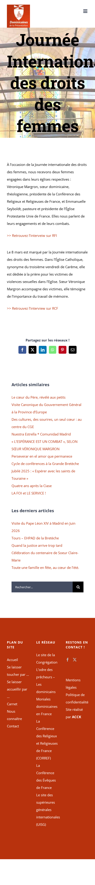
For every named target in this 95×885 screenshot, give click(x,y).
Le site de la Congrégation (46, 658)
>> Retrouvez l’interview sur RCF (32, 308)
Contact (13, 726)
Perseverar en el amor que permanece (42, 456)
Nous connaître (14, 715)
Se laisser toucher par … (18, 671)
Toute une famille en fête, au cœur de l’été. (45, 567)
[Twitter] (75, 660)
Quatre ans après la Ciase (32, 485)
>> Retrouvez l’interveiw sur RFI (32, 235)
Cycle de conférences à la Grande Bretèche (45, 463)
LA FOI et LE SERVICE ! (29, 493)
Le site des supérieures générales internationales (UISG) (47, 810)
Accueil (12, 659)
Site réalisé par (74, 713)
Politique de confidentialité (77, 698)
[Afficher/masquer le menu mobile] (85, 11)
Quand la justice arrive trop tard (37, 545)
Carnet (12, 704)
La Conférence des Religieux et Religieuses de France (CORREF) (47, 739)
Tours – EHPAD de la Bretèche (35, 538)
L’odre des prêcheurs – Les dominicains (46, 680)
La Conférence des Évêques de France (46, 776)
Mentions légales (73, 684)
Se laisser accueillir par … (17, 689)
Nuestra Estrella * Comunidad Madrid (41, 434)
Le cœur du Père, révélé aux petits (38, 397)
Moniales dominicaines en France (46, 706)
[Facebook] (67, 660)
